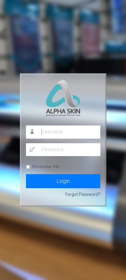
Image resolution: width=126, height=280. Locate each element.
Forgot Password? (82, 194)
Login (63, 181)
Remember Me (45, 167)
